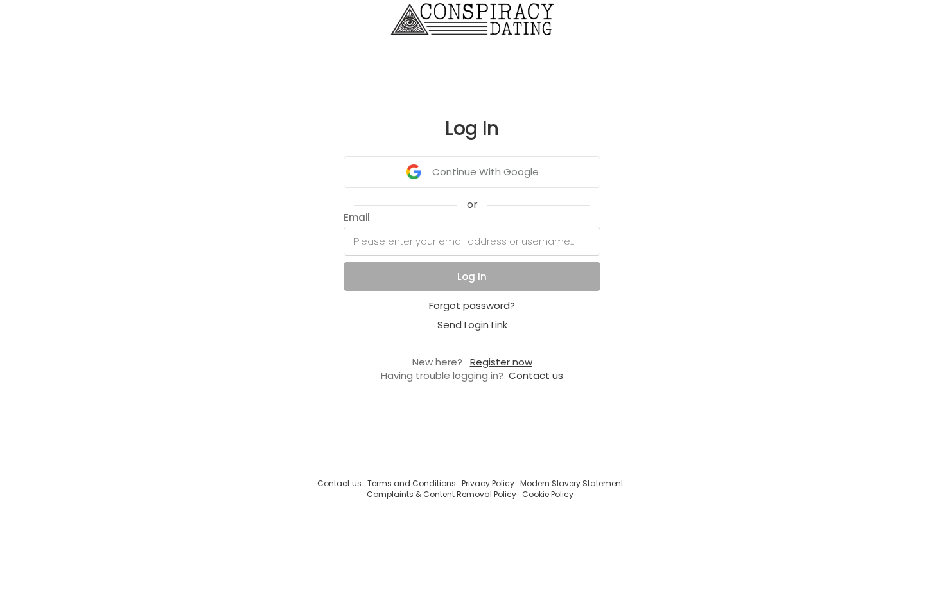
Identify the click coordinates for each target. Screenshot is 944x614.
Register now (501, 362)
